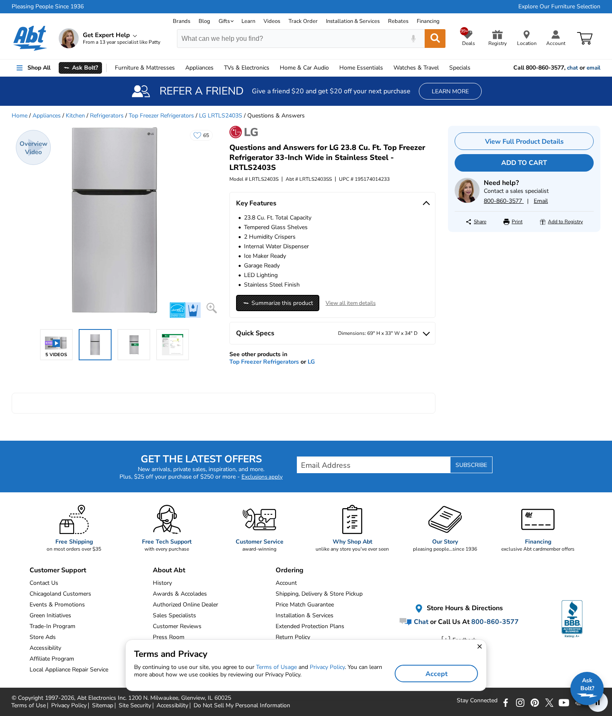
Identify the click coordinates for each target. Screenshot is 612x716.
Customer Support (58, 570)
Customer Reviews (177, 626)
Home (361, 68)
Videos (272, 21)
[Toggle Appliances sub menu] (217, 68)
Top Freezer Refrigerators (161, 116)
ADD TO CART (524, 162)
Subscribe (471, 465)
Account (286, 583)
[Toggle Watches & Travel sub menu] (442, 68)
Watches (416, 68)
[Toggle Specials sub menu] (474, 68)
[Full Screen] (211, 308)
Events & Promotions (57, 605)
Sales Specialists (174, 615)
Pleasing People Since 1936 (48, 6)
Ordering (290, 570)
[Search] (435, 38)
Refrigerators (107, 116)
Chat (420, 621)
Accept (436, 674)
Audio (304, 68)
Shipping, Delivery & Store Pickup (319, 594)
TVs (246, 68)
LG (311, 362)
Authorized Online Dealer (185, 605)
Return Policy (293, 637)
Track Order (303, 21)
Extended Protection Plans (310, 626)
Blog (204, 21)
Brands (181, 21)
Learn (248, 21)
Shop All (38, 68)
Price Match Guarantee (305, 605)
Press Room (168, 637)
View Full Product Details (524, 141)
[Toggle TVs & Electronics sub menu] (273, 68)
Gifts (224, 21)
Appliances (199, 68)
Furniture (145, 68)
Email (541, 201)
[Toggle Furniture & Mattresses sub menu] (179, 68)
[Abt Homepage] (30, 38)
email (593, 68)
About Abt (169, 570)
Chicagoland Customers (60, 594)
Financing (428, 21)
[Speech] (413, 38)
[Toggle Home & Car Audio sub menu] (333, 68)
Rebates (398, 21)
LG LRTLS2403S (220, 116)
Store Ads (43, 637)
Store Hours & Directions (464, 608)
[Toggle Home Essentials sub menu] (387, 68)
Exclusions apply (262, 477)
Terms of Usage (276, 667)
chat (572, 68)
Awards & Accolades (180, 594)
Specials (459, 68)
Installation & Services (353, 21)
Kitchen (75, 116)
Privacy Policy (327, 667)
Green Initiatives (50, 615)
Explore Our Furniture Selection (559, 6)
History (162, 583)
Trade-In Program (52, 626)
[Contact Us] (467, 201)
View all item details (351, 303)
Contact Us (44, 583)
